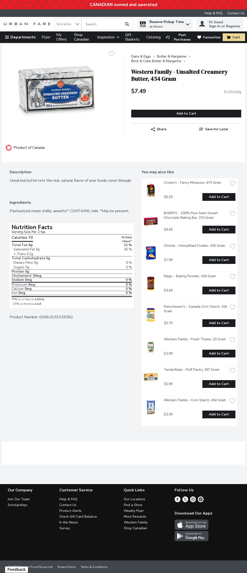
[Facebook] (177, 501)
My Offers (61, 37)
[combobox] (68, 24)
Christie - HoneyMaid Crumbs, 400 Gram (194, 245)
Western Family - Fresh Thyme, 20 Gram (195, 339)
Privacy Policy (66, 567)
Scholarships (17, 505)
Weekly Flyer (134, 510)
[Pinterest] (201, 501)
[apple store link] (191, 528)
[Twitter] (185, 501)
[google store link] (191, 540)
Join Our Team (19, 499)
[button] (188, 23)
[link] (179, 37)
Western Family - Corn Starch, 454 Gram (195, 400)
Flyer (46, 37)
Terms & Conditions (94, 567)
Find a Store (133, 505)
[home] (28, 24)
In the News (68, 522)
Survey (64, 528)
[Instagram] (193, 501)
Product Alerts (70, 510)
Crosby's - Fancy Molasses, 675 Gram (192, 182)
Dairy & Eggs (141, 56)
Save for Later (216, 129)
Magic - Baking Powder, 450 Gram (190, 276)
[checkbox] (112, 54)
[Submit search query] (127, 24)
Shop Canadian (81, 37)
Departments (23, 37)
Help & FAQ (214, 13)
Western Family (136, 522)
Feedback (16, 569)
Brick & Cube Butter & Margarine (156, 61)
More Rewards (135, 516)
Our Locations (134, 499)
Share (161, 129)
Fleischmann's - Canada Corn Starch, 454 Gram (196, 308)
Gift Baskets (132, 37)
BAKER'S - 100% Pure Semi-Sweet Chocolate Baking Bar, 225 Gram (191, 215)
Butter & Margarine (171, 56)
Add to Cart (186, 113)
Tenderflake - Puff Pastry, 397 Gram (191, 369)
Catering (153, 37)
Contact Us (236, 13)
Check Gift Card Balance (78, 516)
